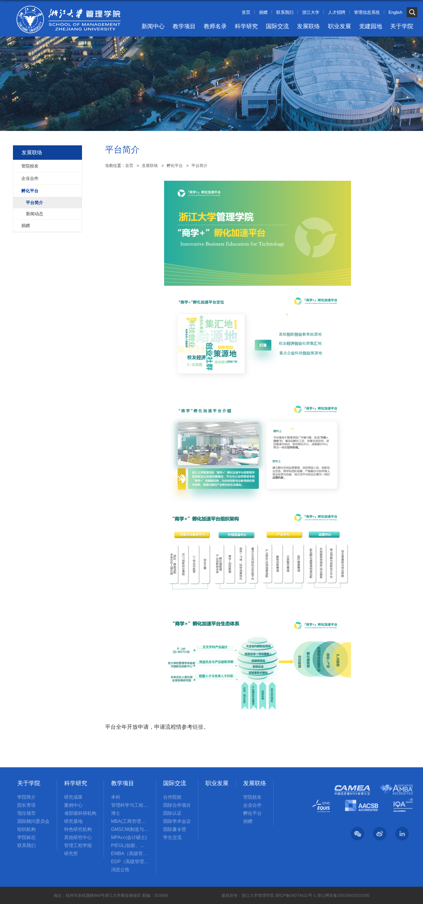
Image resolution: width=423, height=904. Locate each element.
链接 (198, 727)
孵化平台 (175, 165)
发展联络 (308, 26)
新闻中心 (153, 26)
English (395, 12)
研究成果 (73, 797)
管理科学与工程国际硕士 (129, 805)
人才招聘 (336, 12)
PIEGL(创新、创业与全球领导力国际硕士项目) (129, 845)
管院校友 (252, 797)
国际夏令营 (174, 829)
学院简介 (26, 797)
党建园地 (370, 26)
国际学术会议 (177, 821)
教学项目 (184, 26)
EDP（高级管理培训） (129, 861)
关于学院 (401, 26)
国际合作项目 (177, 805)
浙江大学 (310, 12)
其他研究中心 (78, 837)
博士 (115, 813)
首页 (246, 12)
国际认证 (172, 813)
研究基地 (73, 821)
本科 (115, 797)
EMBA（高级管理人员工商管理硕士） (129, 853)
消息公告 (120, 869)
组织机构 (26, 829)
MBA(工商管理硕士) (129, 821)
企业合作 (252, 805)
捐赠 (263, 12)
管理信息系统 (367, 12)
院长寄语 (26, 805)
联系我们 (285, 12)
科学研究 (246, 26)
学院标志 (26, 837)
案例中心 (73, 805)
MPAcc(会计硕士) (129, 837)
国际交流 (277, 26)
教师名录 (215, 26)
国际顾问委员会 (33, 821)
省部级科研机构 (80, 813)
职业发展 (339, 26)
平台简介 (199, 165)
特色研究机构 (78, 829)
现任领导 (26, 813)
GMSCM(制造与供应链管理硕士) (129, 829)
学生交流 (172, 837)
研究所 (71, 853)
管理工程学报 (78, 845)
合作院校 (172, 797)
